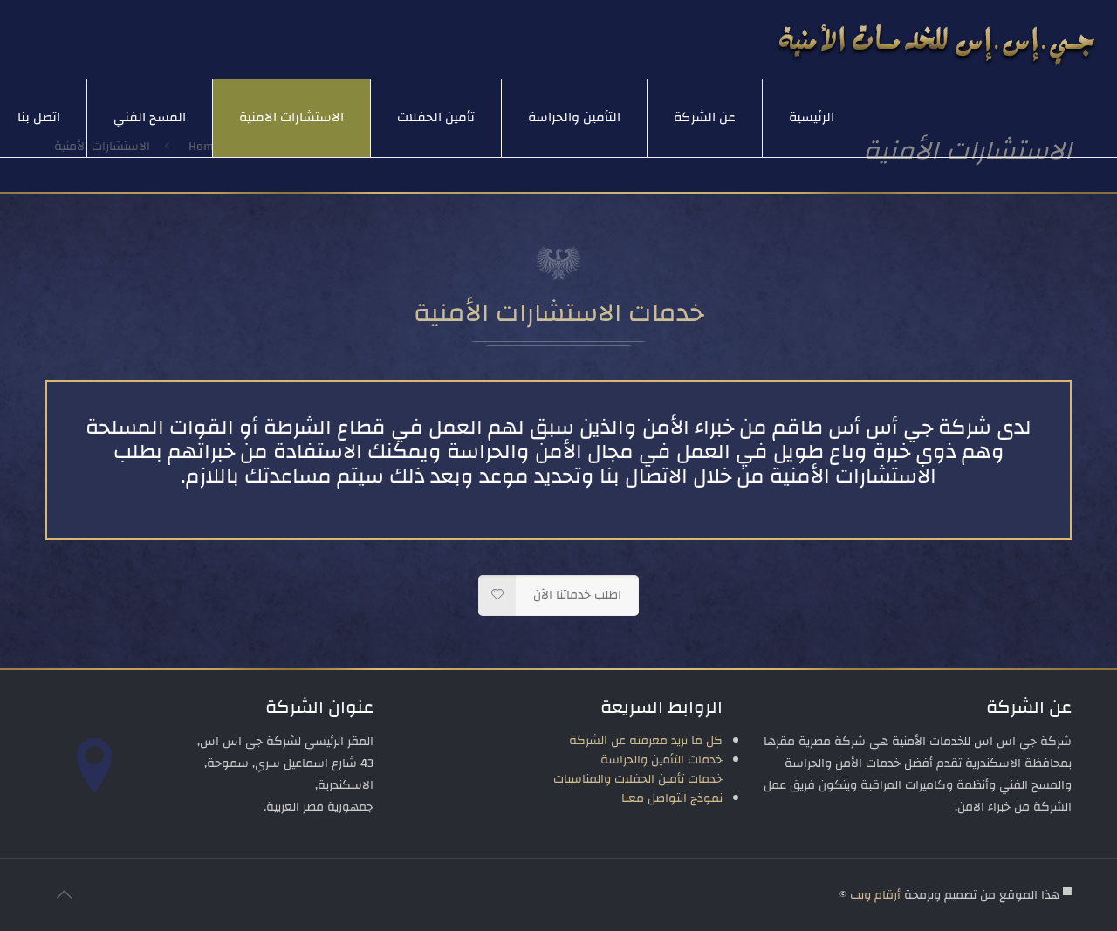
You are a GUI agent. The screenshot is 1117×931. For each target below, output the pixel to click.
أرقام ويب (875, 895)
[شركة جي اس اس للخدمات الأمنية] (937, 39)
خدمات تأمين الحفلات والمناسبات (638, 779)
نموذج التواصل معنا (672, 798)
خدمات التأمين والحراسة (661, 760)
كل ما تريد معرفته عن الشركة (646, 740)
